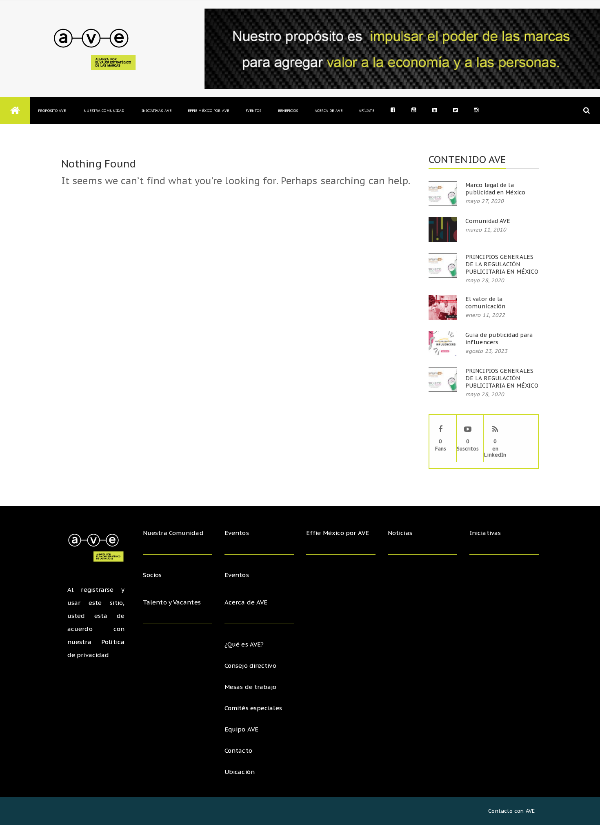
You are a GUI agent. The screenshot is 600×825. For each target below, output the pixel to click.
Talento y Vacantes (172, 602)
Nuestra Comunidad (103, 110)
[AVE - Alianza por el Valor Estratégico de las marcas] (97, 49)
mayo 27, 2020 (484, 201)
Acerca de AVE (328, 110)
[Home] (15, 110)
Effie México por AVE (208, 110)
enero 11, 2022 (485, 315)
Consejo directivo (250, 665)
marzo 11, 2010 (485, 229)
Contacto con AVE (511, 810)
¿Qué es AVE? (244, 644)
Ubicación (239, 772)
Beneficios (288, 110)
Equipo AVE (241, 729)
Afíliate (366, 110)
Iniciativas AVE (156, 110)
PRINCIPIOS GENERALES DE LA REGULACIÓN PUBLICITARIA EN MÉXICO (501, 264)
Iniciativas (485, 533)
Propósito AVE (52, 110)
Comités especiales (253, 708)
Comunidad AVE (487, 221)
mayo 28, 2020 (484, 280)
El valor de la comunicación (485, 302)
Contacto (238, 750)
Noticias (400, 533)
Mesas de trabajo (250, 687)
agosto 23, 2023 (486, 351)
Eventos (253, 110)
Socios (152, 575)
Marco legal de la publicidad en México (495, 188)
